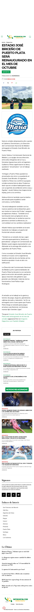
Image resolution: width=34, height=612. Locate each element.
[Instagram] (9, 495)
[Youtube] (19, 495)
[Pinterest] (12, 83)
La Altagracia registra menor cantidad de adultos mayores (13, 354)
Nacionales (6, 339)
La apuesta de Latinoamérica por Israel (15, 377)
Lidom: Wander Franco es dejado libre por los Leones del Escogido (17, 411)
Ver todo (6, 334)
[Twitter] (8, 83)
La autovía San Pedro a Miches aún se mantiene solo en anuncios (15, 574)
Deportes (9, 42)
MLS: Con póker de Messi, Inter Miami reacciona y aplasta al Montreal (14, 437)
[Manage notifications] (4, 608)
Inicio (3, 42)
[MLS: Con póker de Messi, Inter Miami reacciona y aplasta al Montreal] (17, 426)
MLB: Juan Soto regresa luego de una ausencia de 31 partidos (16, 580)
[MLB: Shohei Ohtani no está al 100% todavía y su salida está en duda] (17, 453)
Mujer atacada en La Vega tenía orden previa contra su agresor (17, 586)
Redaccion (11, 79)
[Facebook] (3, 83)
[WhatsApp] (16, 83)
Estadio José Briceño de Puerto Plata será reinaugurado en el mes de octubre (17, 316)
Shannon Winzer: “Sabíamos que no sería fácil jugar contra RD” (15, 341)
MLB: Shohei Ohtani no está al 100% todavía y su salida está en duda (17, 464)
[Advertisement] (17, 17)
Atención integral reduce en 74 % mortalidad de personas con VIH (15, 365)
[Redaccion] (3, 79)
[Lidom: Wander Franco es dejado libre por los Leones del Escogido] (17, 399)
